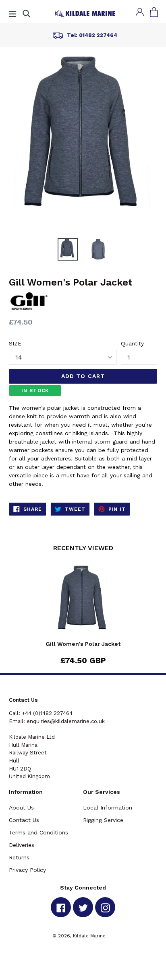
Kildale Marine (89, 936)
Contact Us (24, 820)
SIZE (15, 343)
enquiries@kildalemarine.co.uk (66, 721)
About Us (21, 807)
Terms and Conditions (38, 832)
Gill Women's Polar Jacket (83, 644)
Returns (19, 857)
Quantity (132, 343)
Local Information (107, 807)
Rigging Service (103, 820)
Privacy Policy (27, 870)
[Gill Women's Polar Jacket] (83, 603)
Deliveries (21, 845)
